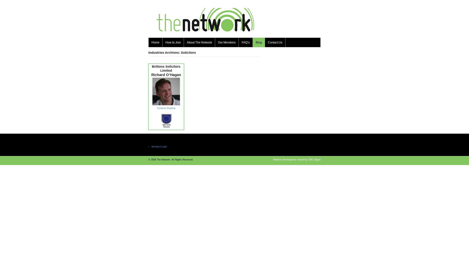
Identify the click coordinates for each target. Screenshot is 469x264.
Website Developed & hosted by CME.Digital (297, 159)
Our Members (227, 42)
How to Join (173, 42)
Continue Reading (166, 108)
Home (155, 42)
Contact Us (275, 42)
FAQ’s (246, 42)
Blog (259, 42)
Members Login (159, 146)
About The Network (199, 42)
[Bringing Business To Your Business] (205, 35)
